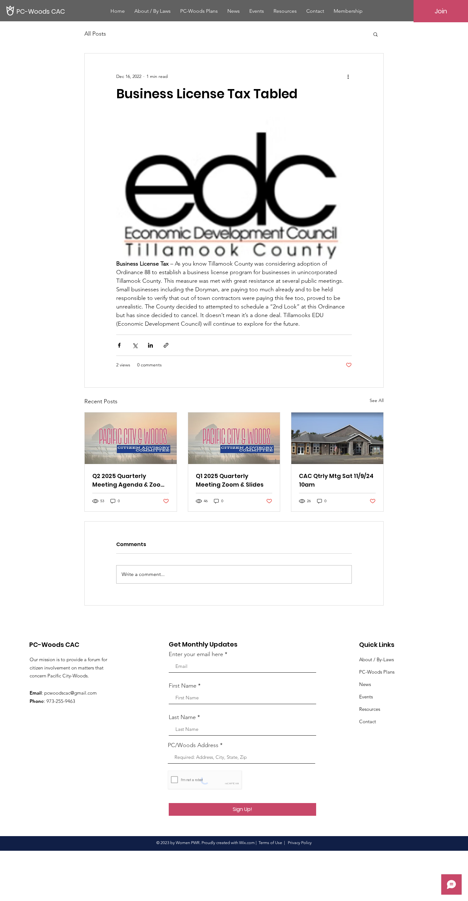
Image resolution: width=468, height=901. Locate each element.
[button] (375, 34)
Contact (367, 721)
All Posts (95, 33)
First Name (182, 686)
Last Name (182, 717)
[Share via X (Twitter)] (135, 345)
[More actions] (348, 76)
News (365, 684)
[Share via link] (166, 345)
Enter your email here (196, 654)
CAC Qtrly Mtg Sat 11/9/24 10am (336, 480)
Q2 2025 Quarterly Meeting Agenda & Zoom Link (129, 480)
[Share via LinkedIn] (150, 345)
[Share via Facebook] (119, 345)
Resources (369, 709)
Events (366, 697)
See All (377, 400)
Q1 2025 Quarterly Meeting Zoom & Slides (230, 480)
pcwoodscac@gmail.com (70, 693)
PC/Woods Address (193, 745)
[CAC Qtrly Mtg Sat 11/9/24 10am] (337, 438)
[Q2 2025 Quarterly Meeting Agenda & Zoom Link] (131, 438)
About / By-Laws (376, 659)
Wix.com (247, 842)
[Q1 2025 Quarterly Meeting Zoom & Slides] (234, 438)
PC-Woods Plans (376, 672)
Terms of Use (270, 842)
